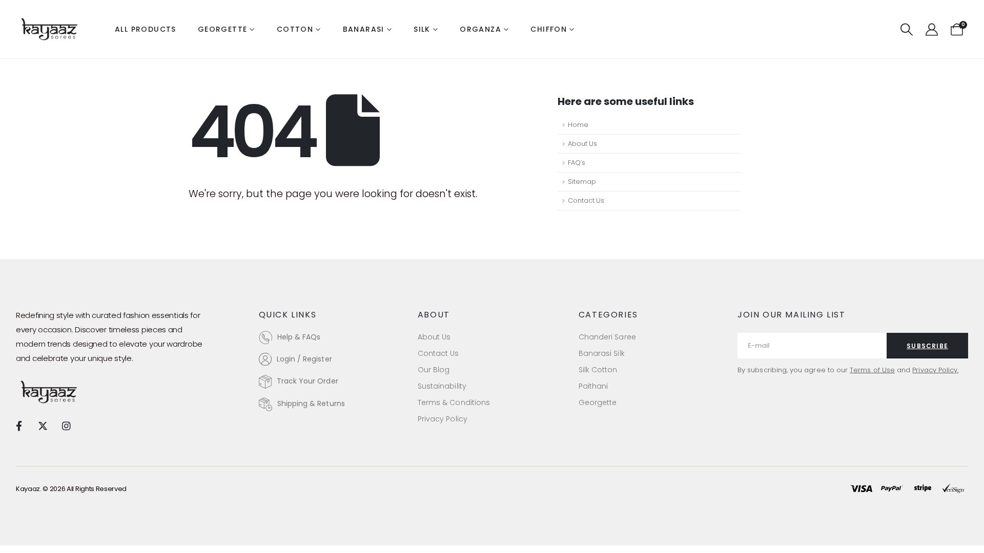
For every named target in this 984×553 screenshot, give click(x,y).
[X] (42, 425)
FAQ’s (576, 162)
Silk (422, 29)
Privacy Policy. (935, 370)
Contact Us (586, 200)
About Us (582, 143)
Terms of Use (872, 370)
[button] (906, 30)
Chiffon (548, 29)
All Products (145, 29)
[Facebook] (19, 425)
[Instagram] (66, 425)
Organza (480, 29)
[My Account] (931, 30)
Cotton (295, 29)
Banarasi (363, 29)
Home (578, 124)
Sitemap (582, 181)
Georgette (223, 29)
